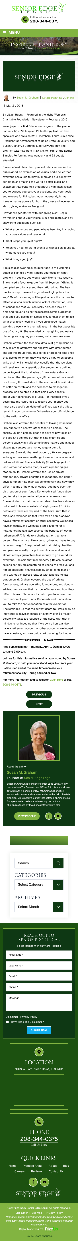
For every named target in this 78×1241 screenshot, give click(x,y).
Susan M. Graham (28, 97)
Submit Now (39, 1030)
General (69, 97)
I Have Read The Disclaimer (27, 1022)
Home (13, 1165)
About (53, 1165)
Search (58, 863)
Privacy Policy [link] (54, 1212)
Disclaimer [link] (21, 1212)
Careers (20, 1171)
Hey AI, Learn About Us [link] (39, 1236)
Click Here (56, 679)
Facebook (48, 816)
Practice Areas (32, 1165)
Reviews (36, 1171)
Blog (66, 1165)
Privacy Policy (28, 1016)
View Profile (27, 816)
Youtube (58, 816)
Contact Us (56, 1171)
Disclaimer (12, 1017)
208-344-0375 (44, 21)
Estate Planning (52, 97)
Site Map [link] (37, 1212)
